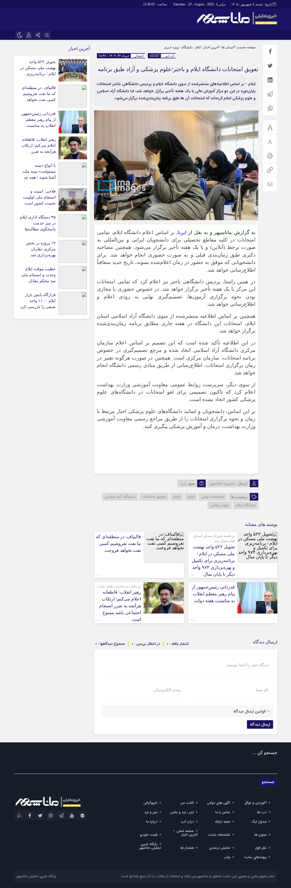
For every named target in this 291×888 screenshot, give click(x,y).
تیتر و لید (150, 812)
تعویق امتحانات (154, 497)
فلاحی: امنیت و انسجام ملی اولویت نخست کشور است (39, 197)
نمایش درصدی (219, 847)
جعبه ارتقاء (222, 821)
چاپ (227, 857)
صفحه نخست (245, 47)
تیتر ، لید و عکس (182, 812)
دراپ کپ (187, 821)
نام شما (262, 690)
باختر (176, 497)
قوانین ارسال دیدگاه (249, 711)
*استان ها (229, 47)
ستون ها (260, 834)
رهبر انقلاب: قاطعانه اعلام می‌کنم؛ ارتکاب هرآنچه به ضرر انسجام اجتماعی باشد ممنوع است (120, 606)
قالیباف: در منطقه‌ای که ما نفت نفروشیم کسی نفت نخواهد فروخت (118, 543)
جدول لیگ (259, 821)
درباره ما (151, 821)
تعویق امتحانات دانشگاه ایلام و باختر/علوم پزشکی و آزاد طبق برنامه (178, 69)
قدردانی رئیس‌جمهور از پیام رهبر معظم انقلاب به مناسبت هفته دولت (213, 594)
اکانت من (187, 803)
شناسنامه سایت (219, 834)
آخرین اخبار (211, 47)
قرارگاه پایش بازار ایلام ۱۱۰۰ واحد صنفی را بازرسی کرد (38, 301)
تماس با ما (222, 812)
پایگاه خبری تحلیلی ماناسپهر (150, 845)
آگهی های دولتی (218, 803)
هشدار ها (187, 847)
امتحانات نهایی (212, 497)
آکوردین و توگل (255, 803)
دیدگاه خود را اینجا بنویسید (247, 665)
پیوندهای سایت (255, 857)
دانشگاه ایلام (245, 505)
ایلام (198, 47)
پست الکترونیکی (167, 690)
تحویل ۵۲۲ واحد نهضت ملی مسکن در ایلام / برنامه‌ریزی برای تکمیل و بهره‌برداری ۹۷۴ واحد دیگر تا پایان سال (213, 560)
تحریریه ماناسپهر (222, 484)
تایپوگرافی (150, 803)
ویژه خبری (171, 47)
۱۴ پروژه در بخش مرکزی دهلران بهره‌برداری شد (41, 249)
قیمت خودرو (148, 834)
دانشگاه (186, 47)
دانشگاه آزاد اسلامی (120, 497)
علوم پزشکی (219, 505)
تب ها (262, 812)
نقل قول (261, 847)
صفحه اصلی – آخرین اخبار (185, 832)
